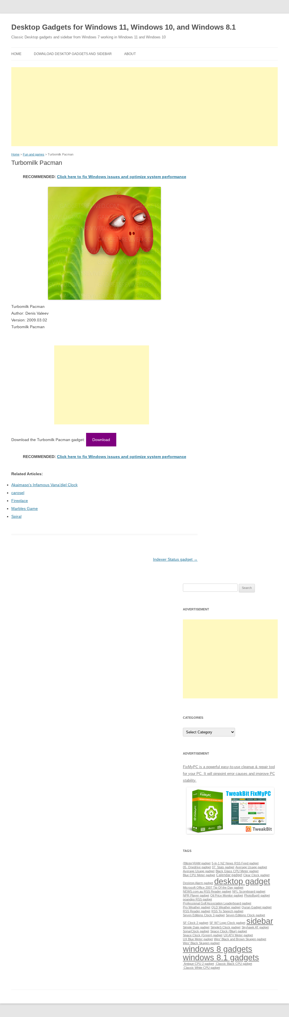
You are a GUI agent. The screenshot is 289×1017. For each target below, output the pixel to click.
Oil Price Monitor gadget (226, 895)
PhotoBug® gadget (257, 895)
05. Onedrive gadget (197, 867)
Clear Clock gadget (256, 875)
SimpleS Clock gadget (225, 927)
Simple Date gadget (196, 927)
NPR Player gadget (196, 895)
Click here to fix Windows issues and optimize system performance (121, 176)
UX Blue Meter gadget (198, 939)
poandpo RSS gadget (197, 899)
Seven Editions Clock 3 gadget (204, 915)
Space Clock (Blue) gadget (228, 931)
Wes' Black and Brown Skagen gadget (240, 939)
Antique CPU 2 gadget (198, 963)
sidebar (259, 921)
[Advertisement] (144, 106)
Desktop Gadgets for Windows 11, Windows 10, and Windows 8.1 (123, 27)
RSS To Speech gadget (227, 911)
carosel (17, 492)
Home (16, 54)
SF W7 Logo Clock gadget (227, 922)
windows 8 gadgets (217, 949)
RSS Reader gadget (196, 911)
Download (101, 439)
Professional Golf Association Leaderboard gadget (217, 903)
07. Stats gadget (223, 867)
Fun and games (33, 154)
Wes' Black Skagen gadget (201, 943)
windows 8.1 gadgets (221, 957)
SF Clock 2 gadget (195, 922)
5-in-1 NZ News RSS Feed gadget (235, 863)
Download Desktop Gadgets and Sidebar (73, 54)
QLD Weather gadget (225, 907)
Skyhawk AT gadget (255, 927)
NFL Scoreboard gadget (248, 891)
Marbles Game (24, 508)
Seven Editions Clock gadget (245, 915)
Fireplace (19, 500)
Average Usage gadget (251, 867)
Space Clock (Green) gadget (202, 935)
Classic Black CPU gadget (233, 963)
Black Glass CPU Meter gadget (237, 871)
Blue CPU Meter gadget (199, 875)
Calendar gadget (229, 875)
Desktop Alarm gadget (198, 883)
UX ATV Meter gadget (238, 935)
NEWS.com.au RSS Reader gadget (207, 891)
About (130, 54)
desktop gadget (242, 881)
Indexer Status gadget (175, 559)
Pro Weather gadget (196, 907)
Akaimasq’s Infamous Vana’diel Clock (44, 485)
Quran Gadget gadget (257, 907)
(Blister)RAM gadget (197, 863)
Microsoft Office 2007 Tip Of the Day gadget (213, 887)
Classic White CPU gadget (201, 967)
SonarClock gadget (196, 931)
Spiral (16, 516)
